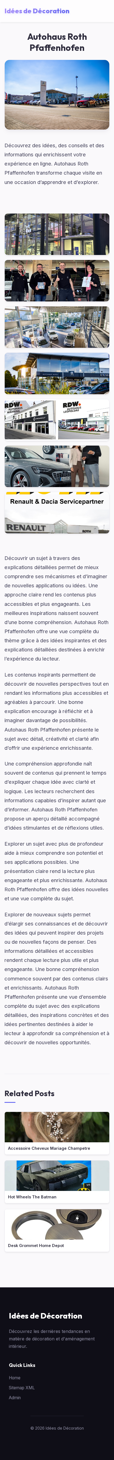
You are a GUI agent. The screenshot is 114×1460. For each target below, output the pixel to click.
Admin (15, 1397)
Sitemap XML (22, 1387)
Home (14, 1377)
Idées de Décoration (45, 1315)
